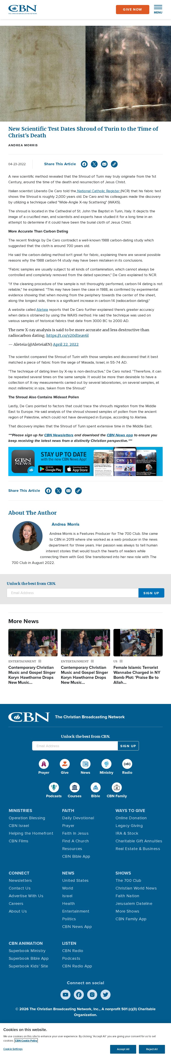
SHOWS (123, 873)
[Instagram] (92, 995)
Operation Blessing (27, 818)
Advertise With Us (26, 895)
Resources (72, 848)
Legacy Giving (129, 825)
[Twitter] (94, 164)
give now (132, 9)
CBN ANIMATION (26, 943)
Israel (67, 895)
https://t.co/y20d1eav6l (67, 335)
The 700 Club (128, 880)
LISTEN (69, 943)
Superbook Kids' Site (28, 966)
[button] (156, 9)
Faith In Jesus (75, 833)
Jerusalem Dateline (134, 903)
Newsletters (20, 880)
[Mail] (104, 164)
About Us (18, 911)
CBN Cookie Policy (26, 1041)
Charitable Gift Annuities (139, 841)
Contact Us (20, 888)
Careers (16, 903)
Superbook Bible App (29, 958)
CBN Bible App (76, 856)
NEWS (68, 873)
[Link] (114, 164)
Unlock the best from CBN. (31, 583)
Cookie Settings (13, 1049)
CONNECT (19, 873)
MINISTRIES (20, 810)
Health (68, 903)
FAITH (68, 810)
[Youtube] (65, 995)
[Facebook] (84, 164)
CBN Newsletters (58, 435)
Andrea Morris (23, 145)
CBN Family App (131, 919)
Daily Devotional (78, 818)
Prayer (68, 825)
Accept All (123, 1049)
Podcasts (71, 958)
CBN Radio (72, 950)
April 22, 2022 (66, 344)
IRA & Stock (127, 833)
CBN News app (120, 435)
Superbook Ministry (27, 950)
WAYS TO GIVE (130, 810)
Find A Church (75, 841)
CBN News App (77, 926)
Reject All (151, 1049)
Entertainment (75, 911)
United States (75, 880)
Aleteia (42, 309)
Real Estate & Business (138, 848)
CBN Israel (19, 825)
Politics (69, 919)
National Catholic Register (98, 191)
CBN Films (19, 841)
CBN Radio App (77, 966)
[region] (85, 1040)
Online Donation (131, 818)
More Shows (128, 911)
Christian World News (136, 888)
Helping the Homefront (31, 833)
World (67, 888)
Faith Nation (127, 895)
